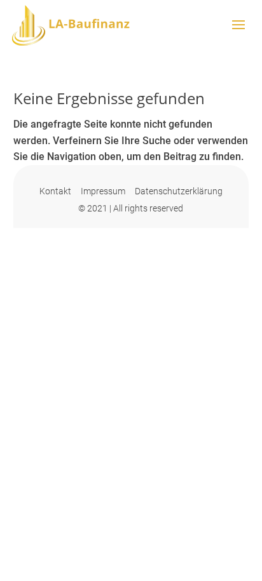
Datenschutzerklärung (179, 191)
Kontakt (55, 191)
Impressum (103, 191)
